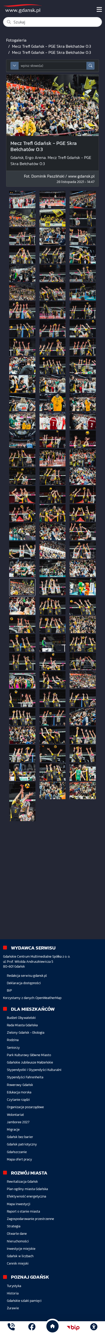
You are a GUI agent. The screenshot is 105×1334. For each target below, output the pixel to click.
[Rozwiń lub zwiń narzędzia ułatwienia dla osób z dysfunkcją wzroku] (93, 1327)
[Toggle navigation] (99, 9)
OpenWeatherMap (48, 997)
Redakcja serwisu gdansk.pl (27, 975)
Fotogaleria (16, 40)
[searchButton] (90, 66)
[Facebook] (31, 1327)
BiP (9, 990)
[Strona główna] (11, 1327)
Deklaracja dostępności (24, 983)
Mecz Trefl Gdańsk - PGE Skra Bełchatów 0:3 (51, 46)
